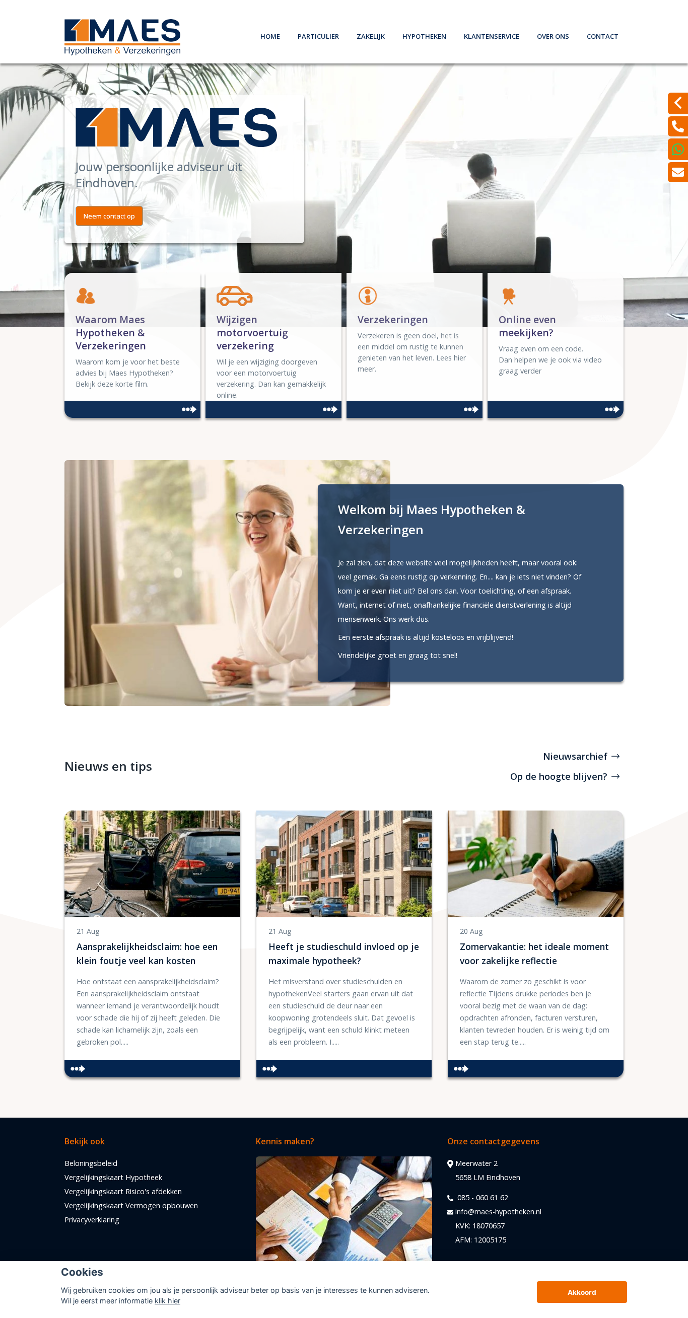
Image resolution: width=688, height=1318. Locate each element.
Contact (602, 35)
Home (270, 35)
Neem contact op (109, 216)
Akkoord (582, 1292)
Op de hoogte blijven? (558, 776)
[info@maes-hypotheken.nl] (678, 172)
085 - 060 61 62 (481, 1197)
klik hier (167, 1300)
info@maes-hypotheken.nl (498, 1211)
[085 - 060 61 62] (678, 126)
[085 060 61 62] (678, 149)
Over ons (553, 35)
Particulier (318, 35)
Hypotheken (424, 35)
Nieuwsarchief (575, 756)
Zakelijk (371, 35)
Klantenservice (491, 35)
